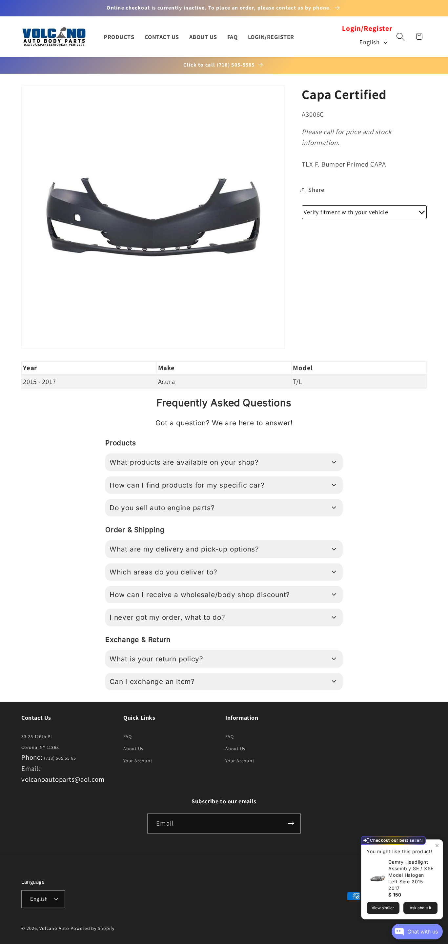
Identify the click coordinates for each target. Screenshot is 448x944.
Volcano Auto (54, 928)
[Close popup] (437, 845)
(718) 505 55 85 (60, 758)
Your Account (137, 761)
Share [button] (316, 189)
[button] (400, 36)
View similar (383, 907)
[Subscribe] (291, 823)
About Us (133, 749)
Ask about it (420, 907)
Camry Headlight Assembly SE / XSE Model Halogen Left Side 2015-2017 (411, 875)
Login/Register (367, 28)
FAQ (127, 736)
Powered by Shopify (92, 928)
